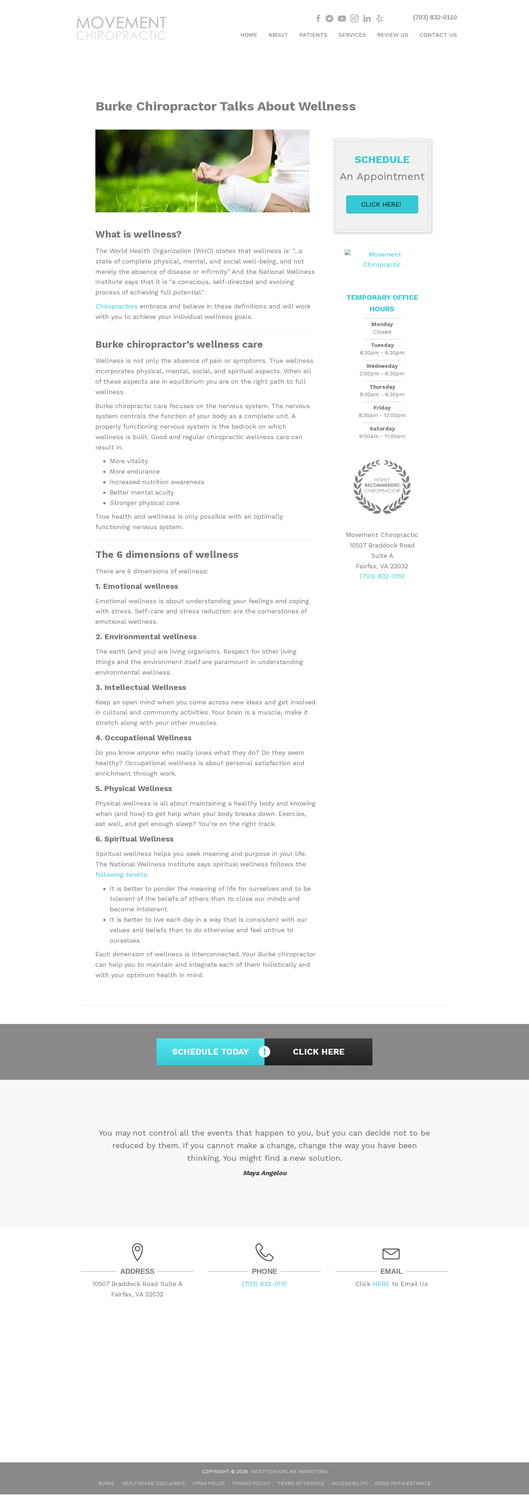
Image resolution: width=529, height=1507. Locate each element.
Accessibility (349, 1483)
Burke (106, 1483)
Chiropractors (116, 306)
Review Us (392, 34)
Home (248, 34)
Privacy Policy (251, 1483)
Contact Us (438, 34)
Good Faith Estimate (403, 1483)
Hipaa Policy (209, 1483)
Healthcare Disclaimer (153, 1483)
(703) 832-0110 (435, 17)
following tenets (120, 874)
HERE (381, 1283)
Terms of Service (300, 1483)
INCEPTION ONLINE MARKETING (289, 1471)
